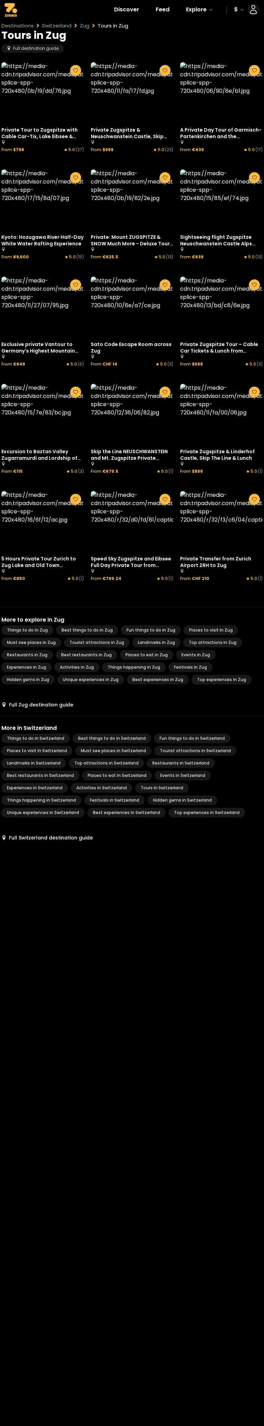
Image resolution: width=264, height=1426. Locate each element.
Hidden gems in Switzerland (182, 800)
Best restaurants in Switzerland (40, 775)
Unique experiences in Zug (91, 679)
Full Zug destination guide (41, 704)
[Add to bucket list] (75, 70)
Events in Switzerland (182, 775)
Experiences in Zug (26, 667)
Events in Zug (196, 655)
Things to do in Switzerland (35, 738)
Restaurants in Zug (27, 655)
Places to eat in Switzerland (117, 775)
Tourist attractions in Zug (96, 642)
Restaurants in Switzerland (180, 763)
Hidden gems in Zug (28, 679)
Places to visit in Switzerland (37, 751)
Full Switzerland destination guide (51, 837)
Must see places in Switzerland (113, 751)
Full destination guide (35, 48)
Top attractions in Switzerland (106, 763)
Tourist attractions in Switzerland (195, 751)
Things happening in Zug (134, 667)
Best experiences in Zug (157, 679)
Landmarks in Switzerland (33, 763)
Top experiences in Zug (221, 679)
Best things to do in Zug (87, 630)
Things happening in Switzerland (41, 800)
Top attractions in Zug (212, 642)
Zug (84, 25)
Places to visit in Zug (211, 630)
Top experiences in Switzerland (207, 812)
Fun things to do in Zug (150, 630)
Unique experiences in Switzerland (43, 812)
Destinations (17, 25)
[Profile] (253, 9)
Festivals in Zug (190, 667)
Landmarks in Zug (156, 642)
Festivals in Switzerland (114, 800)
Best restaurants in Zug (86, 655)
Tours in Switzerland (162, 788)
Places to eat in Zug (146, 655)
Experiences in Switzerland (35, 788)
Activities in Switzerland (101, 788)
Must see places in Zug (31, 642)
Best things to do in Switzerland (112, 738)
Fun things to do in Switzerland (192, 738)
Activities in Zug (77, 667)
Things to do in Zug (27, 630)
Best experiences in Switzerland (126, 812)
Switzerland (57, 25)
